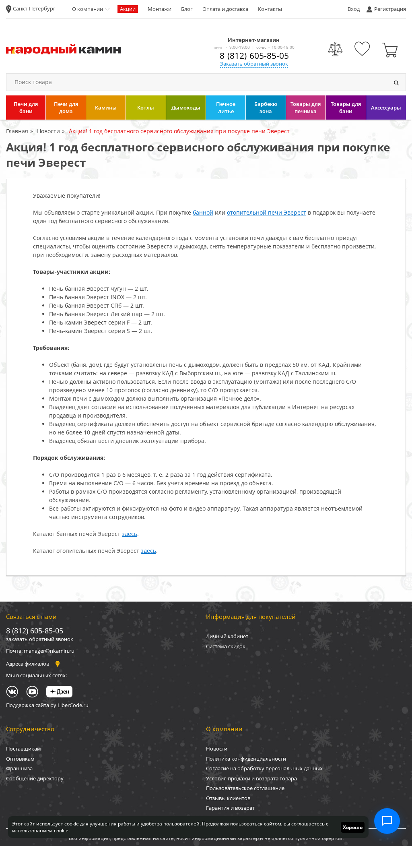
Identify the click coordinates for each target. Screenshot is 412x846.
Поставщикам (23, 748)
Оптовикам (20, 758)
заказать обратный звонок (39, 639)
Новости (216, 748)
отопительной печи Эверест (266, 212)
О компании (87, 8)
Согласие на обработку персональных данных (264, 768)
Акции (128, 8)
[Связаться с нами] (387, 821)
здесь (129, 534)
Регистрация (390, 8)
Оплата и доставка (225, 8)
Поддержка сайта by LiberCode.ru (47, 705)
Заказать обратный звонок (254, 63)
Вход (354, 8)
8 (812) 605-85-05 (254, 55)
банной (203, 212)
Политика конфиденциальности (246, 758)
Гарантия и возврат (230, 807)
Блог (187, 8)
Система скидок (225, 646)
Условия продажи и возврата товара (251, 778)
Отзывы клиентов (228, 798)
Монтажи (159, 8)
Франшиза (19, 768)
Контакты (270, 8)
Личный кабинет (227, 636)
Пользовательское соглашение (245, 788)
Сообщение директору (35, 778)
